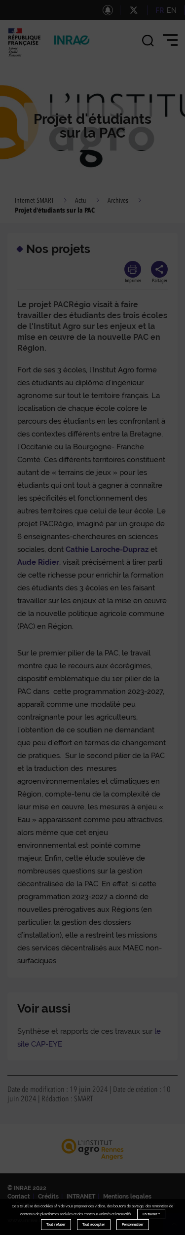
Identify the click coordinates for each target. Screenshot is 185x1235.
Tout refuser (56, 1224)
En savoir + (151, 1214)
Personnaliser (133, 1224)
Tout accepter (93, 1224)
